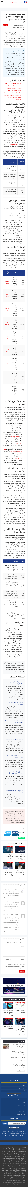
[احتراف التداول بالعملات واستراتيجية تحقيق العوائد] (20, 1021)
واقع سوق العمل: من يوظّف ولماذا (12, 92)
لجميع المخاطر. (8, 1135)
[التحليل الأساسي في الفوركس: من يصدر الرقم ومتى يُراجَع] (6, 1065)
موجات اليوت (22, 1108)
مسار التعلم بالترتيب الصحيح (14, 90)
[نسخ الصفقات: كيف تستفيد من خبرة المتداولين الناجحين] (8, 865)
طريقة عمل (16, 458)
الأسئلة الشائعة (17, 99)
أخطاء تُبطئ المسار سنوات (14, 97)
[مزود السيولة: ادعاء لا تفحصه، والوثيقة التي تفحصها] (20, 865)
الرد (3, 897)
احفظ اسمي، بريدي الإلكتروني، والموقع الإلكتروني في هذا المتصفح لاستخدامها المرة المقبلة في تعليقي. (15, 966)
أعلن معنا (23, 1091)
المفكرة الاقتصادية (14, 144)
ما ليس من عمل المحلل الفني (13, 85)
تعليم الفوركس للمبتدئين (20, 1099)
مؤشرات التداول (18, 443)
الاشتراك (5, 1123)
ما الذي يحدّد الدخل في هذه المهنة (12, 95)
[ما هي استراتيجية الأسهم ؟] (8, 1021)
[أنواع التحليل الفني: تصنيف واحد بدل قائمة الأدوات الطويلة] (6, 1059)
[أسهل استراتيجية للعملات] (20, 1005)
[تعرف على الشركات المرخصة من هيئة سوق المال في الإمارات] (8, 1005)
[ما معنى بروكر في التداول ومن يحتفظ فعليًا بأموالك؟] (6, 1052)
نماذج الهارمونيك (21, 1105)
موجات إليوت (13, 451)
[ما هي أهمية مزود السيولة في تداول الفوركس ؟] (8, 849)
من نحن (23, 1085)
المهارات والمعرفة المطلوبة (14, 88)
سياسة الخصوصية (21, 1088)
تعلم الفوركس (22, 846)
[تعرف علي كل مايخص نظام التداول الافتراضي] (6, 1046)
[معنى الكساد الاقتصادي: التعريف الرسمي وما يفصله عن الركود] (20, 849)
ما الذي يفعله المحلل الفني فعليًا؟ (12, 83)
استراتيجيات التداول (21, 1002)
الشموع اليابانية (15, 436)
